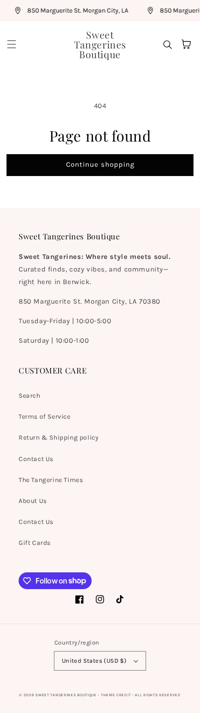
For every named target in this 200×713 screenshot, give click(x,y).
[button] (11, 44)
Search (29, 396)
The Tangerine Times (51, 480)
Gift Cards (35, 543)
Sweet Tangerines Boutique (66, 695)
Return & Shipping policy (59, 437)
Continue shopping (100, 164)
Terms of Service (45, 417)
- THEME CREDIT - (116, 695)
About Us (33, 501)
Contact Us (36, 459)
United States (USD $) (94, 660)
